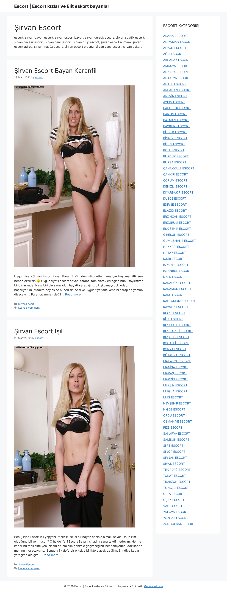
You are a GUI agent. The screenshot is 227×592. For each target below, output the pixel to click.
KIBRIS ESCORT (174, 313)
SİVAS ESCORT (174, 463)
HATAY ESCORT (174, 253)
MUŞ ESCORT (173, 397)
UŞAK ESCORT (173, 500)
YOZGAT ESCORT (175, 518)
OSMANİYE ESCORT (177, 421)
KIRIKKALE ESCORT (177, 325)
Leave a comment (29, 307)
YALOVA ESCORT (175, 512)
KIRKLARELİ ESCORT (178, 331)
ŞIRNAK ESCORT (175, 457)
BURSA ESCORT (174, 162)
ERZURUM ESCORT (177, 222)
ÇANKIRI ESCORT (175, 174)
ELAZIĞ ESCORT (175, 210)
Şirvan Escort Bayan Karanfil (55, 70)
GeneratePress (153, 586)
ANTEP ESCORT (174, 84)
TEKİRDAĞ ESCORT (177, 469)
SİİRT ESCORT (173, 445)
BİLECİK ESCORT (175, 132)
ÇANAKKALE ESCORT (178, 168)
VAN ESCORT (172, 506)
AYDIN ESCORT (174, 102)
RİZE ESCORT (172, 427)
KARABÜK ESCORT (176, 283)
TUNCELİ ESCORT (176, 488)
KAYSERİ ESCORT (175, 307)
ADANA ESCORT (175, 36)
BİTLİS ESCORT (174, 144)
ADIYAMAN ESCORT (177, 42)
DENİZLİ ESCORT (175, 186)
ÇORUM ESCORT (175, 180)
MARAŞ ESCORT (175, 373)
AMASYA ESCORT (176, 66)
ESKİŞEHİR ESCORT (177, 228)
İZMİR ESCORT (173, 277)
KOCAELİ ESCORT (176, 343)
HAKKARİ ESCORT (176, 246)
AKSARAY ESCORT (176, 60)
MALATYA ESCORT (177, 361)
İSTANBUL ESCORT (177, 271)
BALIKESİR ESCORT (177, 108)
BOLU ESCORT (173, 150)
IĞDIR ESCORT (173, 259)
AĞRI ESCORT (173, 54)
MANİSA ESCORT (175, 367)
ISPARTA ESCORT (176, 265)
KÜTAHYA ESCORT (176, 355)
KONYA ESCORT (174, 349)
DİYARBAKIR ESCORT (178, 192)
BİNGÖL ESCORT (175, 138)
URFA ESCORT (173, 494)
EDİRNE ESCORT (175, 204)
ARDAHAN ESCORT (177, 90)
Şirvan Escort (26, 303)
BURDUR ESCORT (176, 156)
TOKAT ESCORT (174, 475)
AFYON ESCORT (174, 48)
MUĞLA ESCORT (175, 391)
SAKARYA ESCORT (176, 433)
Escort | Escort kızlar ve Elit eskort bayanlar (61, 6)
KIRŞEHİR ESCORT (176, 337)
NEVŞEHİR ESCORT (177, 403)
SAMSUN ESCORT (176, 439)
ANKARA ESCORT (176, 72)
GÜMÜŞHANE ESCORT (179, 240)
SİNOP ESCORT (174, 451)
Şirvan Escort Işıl (38, 331)
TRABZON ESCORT (176, 482)
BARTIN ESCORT (175, 114)
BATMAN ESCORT (176, 120)
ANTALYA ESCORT (176, 78)
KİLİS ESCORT (173, 319)
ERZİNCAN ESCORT (177, 216)
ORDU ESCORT (174, 415)
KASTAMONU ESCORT (179, 301)
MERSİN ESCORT (175, 385)
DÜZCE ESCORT (174, 198)
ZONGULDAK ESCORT (179, 524)
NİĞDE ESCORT (174, 409)
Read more (73, 294)
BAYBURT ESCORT (176, 126)
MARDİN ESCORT (175, 379)
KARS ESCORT (173, 295)
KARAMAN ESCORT (177, 289)
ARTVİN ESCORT (175, 96)
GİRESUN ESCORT (176, 234)
